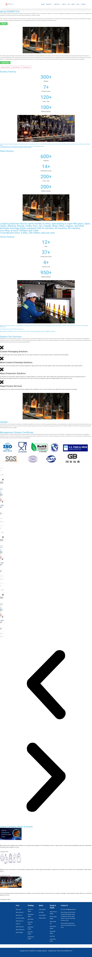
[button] (46, 685)
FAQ (69, 4)
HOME (42, 4)
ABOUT (73, 4)
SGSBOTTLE (33, 951)
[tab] (5, 67)
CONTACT (83, 4)
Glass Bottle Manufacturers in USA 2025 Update (23, 842)
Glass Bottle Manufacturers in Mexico (18, 890)
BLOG (78, 4)
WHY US (64, 4)
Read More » (3, 850)
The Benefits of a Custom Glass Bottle (18, 866)
